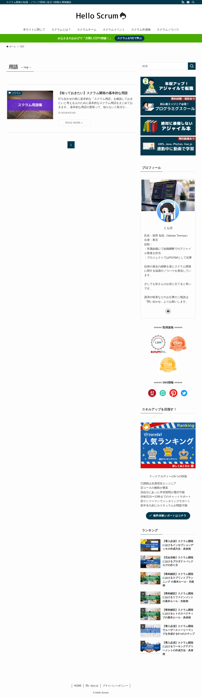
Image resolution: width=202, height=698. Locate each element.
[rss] (182, 2)
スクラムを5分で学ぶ (129, 38)
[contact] (188, 2)
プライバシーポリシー (115, 685)
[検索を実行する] (192, 66)
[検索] (193, 2)
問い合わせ (92, 685)
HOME (78, 685)
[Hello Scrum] (101, 15)
